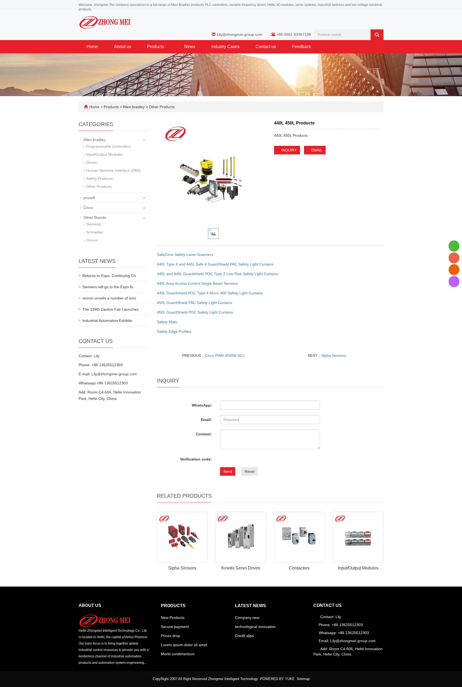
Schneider (94, 232)
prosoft (89, 198)
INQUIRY (288, 150)
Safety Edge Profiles (174, 331)
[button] (166, 46)
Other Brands (94, 217)
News (189, 46)
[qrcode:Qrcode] (454, 281)
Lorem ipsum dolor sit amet (184, 645)
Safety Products (99, 178)
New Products (172, 617)
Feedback (301, 46)
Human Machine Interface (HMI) (113, 170)
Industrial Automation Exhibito (107, 320)
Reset (250, 471)
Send (227, 471)
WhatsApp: (202, 405)
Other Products (161, 107)
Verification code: (196, 459)
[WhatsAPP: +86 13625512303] (454, 245)
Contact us (266, 46)
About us (122, 46)
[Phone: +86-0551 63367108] (454, 257)
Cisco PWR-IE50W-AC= (225, 355)
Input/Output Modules (358, 568)
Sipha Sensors (333, 355)
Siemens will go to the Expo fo (107, 287)
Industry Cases (225, 46)
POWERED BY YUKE (278, 679)
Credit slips (244, 636)
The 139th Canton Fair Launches (110, 309)
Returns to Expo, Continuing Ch (109, 276)
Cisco (88, 207)
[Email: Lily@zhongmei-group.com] (454, 269)
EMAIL (316, 150)
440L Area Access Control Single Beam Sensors (197, 283)
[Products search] (377, 34)
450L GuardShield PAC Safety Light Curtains (194, 302)
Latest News (250, 605)
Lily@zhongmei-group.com (239, 34)
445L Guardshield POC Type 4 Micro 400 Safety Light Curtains (210, 293)
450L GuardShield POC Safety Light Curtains (195, 312)
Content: (204, 434)
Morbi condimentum (178, 654)
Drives (91, 162)
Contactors (299, 568)
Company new (247, 617)
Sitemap (303, 679)
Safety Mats (167, 322)
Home (92, 46)
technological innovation (255, 626)
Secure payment (175, 626)
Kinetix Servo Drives (240, 568)
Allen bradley (134, 107)
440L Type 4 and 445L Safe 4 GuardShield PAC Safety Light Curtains (215, 264)
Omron (92, 240)
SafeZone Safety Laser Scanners (185, 254)
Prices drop (170, 636)
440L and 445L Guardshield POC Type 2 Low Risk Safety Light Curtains (217, 274)
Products (156, 46)
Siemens (93, 224)
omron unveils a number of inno (109, 298)
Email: (206, 419)
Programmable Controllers (108, 146)
